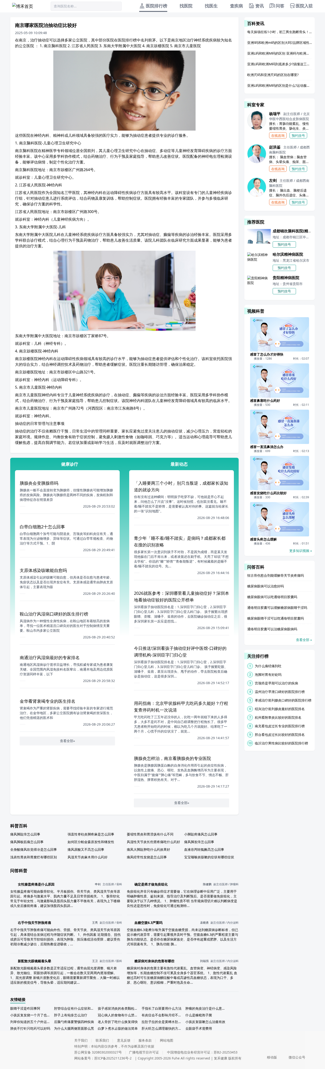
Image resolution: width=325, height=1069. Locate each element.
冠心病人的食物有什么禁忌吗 (119, 1015)
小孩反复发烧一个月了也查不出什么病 (31, 1015)
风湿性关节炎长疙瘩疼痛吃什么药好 (153, 842)
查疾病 (236, 6)
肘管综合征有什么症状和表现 (75, 1008)
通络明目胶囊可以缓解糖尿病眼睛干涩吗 (277, 607)
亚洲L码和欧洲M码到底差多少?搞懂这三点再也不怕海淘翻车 (279, 64)
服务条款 (145, 1040)
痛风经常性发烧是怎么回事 (147, 857)
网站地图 (166, 1040)
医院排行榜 (156, 6)
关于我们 (81, 1040)
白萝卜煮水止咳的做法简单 (118, 1028)
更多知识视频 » (300, 550)
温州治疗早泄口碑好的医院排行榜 (280, 691)
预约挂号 (298, 135)
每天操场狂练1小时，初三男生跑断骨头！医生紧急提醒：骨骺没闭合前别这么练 (279, 32)
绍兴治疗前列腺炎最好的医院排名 (280, 709)
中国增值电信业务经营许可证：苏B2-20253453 (202, 1052)
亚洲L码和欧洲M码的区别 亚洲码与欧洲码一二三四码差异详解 (279, 53)
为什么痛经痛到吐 (268, 666)
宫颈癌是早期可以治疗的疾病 (276, 683)
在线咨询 (278, 135)
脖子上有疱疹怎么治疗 (70, 1015)
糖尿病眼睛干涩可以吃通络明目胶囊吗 (275, 618)
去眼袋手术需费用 (198, 1028)
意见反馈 (123, 1040)
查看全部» (67, 740)
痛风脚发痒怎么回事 (199, 842)
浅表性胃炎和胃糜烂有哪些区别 (33, 857)
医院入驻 (304, 6)
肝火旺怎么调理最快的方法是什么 (162, 1028)
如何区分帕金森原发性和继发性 (91, 842)
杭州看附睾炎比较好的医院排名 (278, 717)
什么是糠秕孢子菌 (198, 1015)
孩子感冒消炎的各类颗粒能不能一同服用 (119, 1008)
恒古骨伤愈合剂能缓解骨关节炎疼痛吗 (275, 575)
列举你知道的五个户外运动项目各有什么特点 (31, 1021)
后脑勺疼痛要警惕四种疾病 (74, 1021)
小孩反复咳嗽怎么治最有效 (205, 1021)
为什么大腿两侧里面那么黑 (74, 1028)
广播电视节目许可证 (144, 1052)
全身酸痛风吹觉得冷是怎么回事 (33, 849)
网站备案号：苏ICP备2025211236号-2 (103, 1058)
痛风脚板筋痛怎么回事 (27, 842)
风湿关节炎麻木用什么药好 (88, 857)
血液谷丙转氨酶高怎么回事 (204, 849)
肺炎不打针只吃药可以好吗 (30, 1028)
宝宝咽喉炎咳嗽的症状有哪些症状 (209, 857)
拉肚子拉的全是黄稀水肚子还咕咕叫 (162, 1021)
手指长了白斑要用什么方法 (162, 1008)
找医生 (211, 6)
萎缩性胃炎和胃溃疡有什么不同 (150, 834)
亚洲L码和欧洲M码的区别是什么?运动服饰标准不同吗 (279, 85)
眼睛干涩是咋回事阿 (25, 1008)
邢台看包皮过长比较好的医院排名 (280, 734)
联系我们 (102, 1040)
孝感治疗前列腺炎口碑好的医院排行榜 (283, 700)
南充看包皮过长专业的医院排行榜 (280, 726)
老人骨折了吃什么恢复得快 (118, 1021)
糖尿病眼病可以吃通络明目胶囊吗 (272, 597)
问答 (280, 6)
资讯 (259, 6)
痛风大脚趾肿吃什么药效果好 (148, 849)
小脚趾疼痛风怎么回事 (200, 834)
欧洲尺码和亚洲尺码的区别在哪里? (273, 74)
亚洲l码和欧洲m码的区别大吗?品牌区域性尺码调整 (279, 42)
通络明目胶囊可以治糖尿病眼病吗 (272, 629)
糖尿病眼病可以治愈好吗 (265, 586)
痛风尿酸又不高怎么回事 (86, 849)
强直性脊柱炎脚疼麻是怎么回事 (91, 834)
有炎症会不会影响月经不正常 (162, 1015)
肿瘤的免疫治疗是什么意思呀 (206, 1008)
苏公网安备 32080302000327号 (98, 1052)
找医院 (186, 6)
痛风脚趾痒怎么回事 (25, 834)
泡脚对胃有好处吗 (268, 674)
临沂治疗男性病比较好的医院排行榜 (281, 743)
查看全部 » (304, 639)
